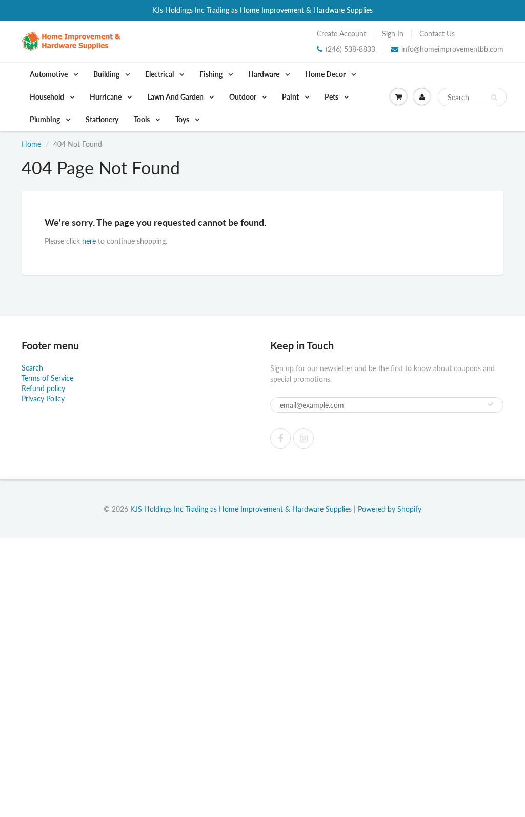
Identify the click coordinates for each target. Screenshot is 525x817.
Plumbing (46, 119)
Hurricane (106, 96)
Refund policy (43, 388)
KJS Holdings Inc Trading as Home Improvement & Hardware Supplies (241, 508)
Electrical (160, 74)
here (89, 241)
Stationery (102, 119)
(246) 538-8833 (350, 49)
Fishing (211, 74)
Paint (291, 96)
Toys (183, 119)
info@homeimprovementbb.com (452, 49)
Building (107, 74)
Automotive (49, 74)
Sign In (392, 33)
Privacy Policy (43, 398)
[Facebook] (280, 438)
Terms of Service (47, 378)
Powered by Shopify (389, 508)
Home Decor (326, 74)
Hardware (264, 74)
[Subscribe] (490, 404)
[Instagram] (303, 438)
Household (48, 96)
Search (32, 367)
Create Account (341, 33)
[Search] (494, 97)
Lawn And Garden (176, 96)
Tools (142, 119)
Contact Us (437, 33)
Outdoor (243, 96)
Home (31, 144)
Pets (332, 96)
